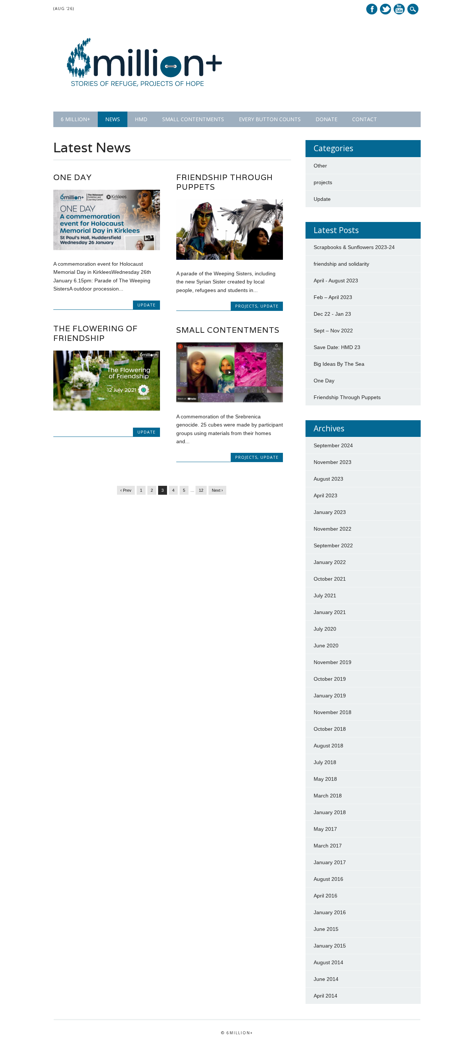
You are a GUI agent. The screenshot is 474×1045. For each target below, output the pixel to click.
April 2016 (325, 896)
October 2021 (330, 579)
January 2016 (330, 912)
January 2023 (330, 512)
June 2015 (326, 929)
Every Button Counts (270, 119)
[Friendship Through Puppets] (229, 258)
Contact (364, 119)
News (112, 119)
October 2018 (330, 729)
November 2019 (332, 662)
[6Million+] (144, 96)
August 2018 (328, 746)
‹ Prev (125, 490)
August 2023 (328, 479)
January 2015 (330, 946)
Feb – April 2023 (333, 297)
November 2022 (332, 529)
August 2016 (328, 879)
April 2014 (325, 996)
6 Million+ (75, 119)
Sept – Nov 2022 (333, 331)
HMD (141, 119)
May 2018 (325, 779)
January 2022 (330, 562)
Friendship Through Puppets (224, 182)
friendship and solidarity (341, 264)
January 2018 (330, 812)
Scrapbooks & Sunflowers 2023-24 (354, 247)
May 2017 (325, 829)
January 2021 (330, 612)
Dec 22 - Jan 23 (332, 314)
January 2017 (330, 862)
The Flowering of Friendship (95, 333)
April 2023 (325, 495)
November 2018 (332, 712)
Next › (217, 490)
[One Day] (106, 248)
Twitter (385, 9)
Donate (326, 119)
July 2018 (325, 762)
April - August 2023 (336, 280)
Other (320, 166)
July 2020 (325, 629)
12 (201, 490)
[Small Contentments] (229, 401)
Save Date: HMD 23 (337, 347)
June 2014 (326, 979)
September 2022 (333, 545)
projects (246, 306)
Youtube (399, 9)
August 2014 (328, 962)
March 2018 (328, 796)
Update (146, 305)
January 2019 (330, 696)
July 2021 (325, 595)
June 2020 (326, 645)
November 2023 (332, 462)
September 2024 (333, 445)
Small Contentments (193, 119)
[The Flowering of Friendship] (106, 409)
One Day (72, 177)
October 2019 (330, 679)
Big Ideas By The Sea (339, 364)
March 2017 (328, 846)
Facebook (371, 9)
